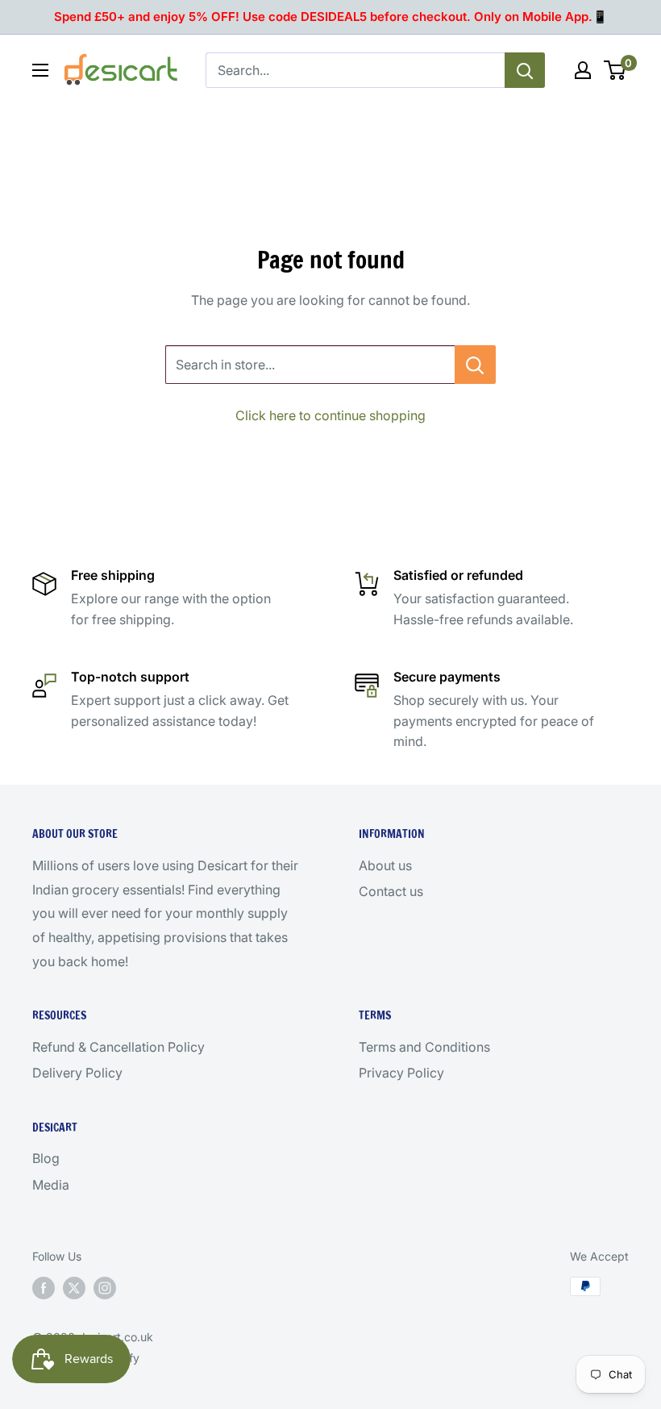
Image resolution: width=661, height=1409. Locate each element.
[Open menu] (40, 70)
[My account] (583, 70)
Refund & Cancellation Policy (118, 1047)
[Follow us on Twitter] (74, 1288)
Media (50, 1185)
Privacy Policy (401, 1073)
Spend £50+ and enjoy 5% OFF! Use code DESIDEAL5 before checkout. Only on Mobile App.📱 (331, 16)
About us (385, 865)
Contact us (391, 891)
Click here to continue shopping (330, 415)
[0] (615, 70)
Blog (46, 1158)
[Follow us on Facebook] (43, 1288)
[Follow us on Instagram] (105, 1288)
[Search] (525, 70)
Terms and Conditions (424, 1047)
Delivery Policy (77, 1073)
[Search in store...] (475, 364)
